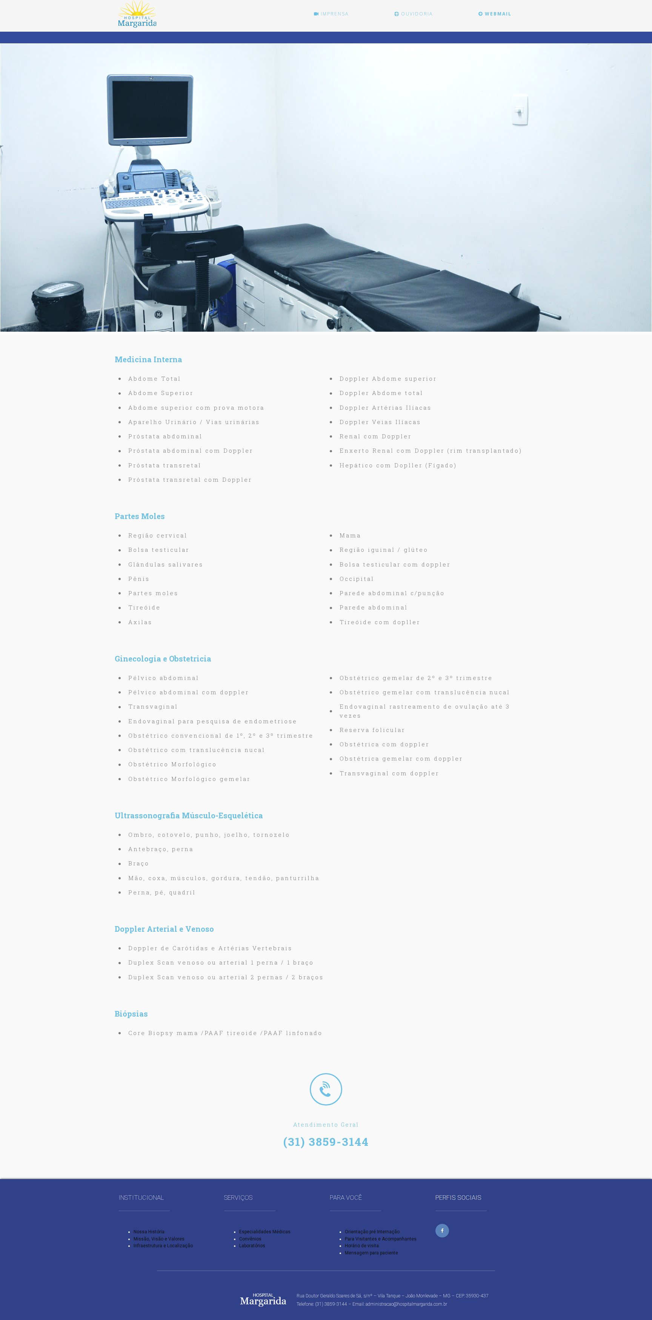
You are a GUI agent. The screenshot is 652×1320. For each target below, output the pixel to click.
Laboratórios (252, 1245)
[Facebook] (442, 1230)
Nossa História (149, 1231)
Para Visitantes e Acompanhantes (381, 1239)
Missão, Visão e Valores (159, 1239)
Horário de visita (362, 1245)
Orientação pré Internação (372, 1231)
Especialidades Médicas (265, 1231)
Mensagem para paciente (371, 1253)
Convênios (250, 1239)
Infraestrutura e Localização (163, 1245)
